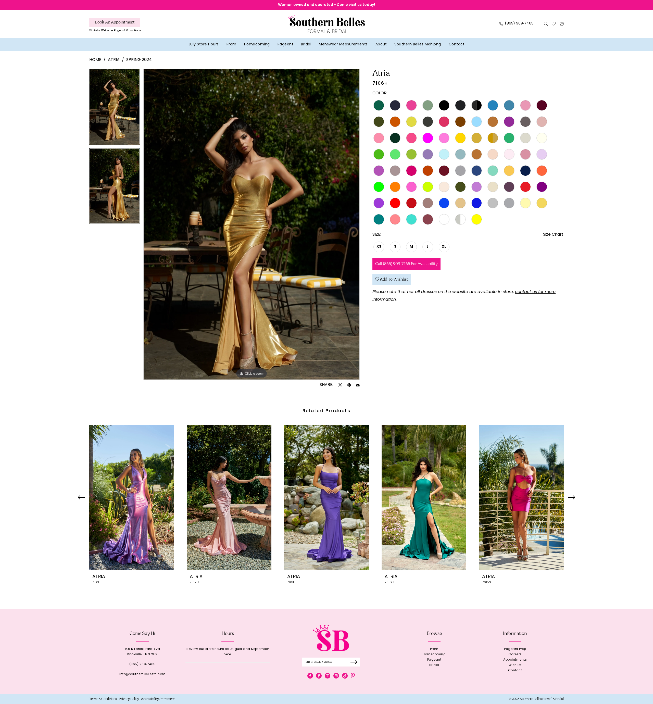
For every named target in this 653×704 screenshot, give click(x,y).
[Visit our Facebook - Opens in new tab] (310, 675)
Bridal (434, 665)
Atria (114, 60)
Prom (434, 649)
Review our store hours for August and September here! (227, 652)
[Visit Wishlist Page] (554, 24)
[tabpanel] (114, 108)
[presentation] (131, 497)
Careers (515, 654)
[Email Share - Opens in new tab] (358, 385)
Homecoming (434, 654)
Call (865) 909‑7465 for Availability (406, 264)
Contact (515, 670)
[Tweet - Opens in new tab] (340, 385)
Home (95, 60)
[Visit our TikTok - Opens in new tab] (345, 675)
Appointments (515, 659)
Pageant (434, 659)
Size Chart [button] (553, 234)
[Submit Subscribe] (355, 662)
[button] (562, 24)
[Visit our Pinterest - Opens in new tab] (353, 675)
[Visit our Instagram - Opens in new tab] (327, 675)
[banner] (326, 24)
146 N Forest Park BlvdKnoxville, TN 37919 (142, 652)
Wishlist (515, 665)
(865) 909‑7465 (142, 664)
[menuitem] (115, 26)
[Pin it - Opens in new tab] (349, 385)
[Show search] (546, 24)
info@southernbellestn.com (142, 674)
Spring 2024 (139, 60)
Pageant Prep (515, 649)
